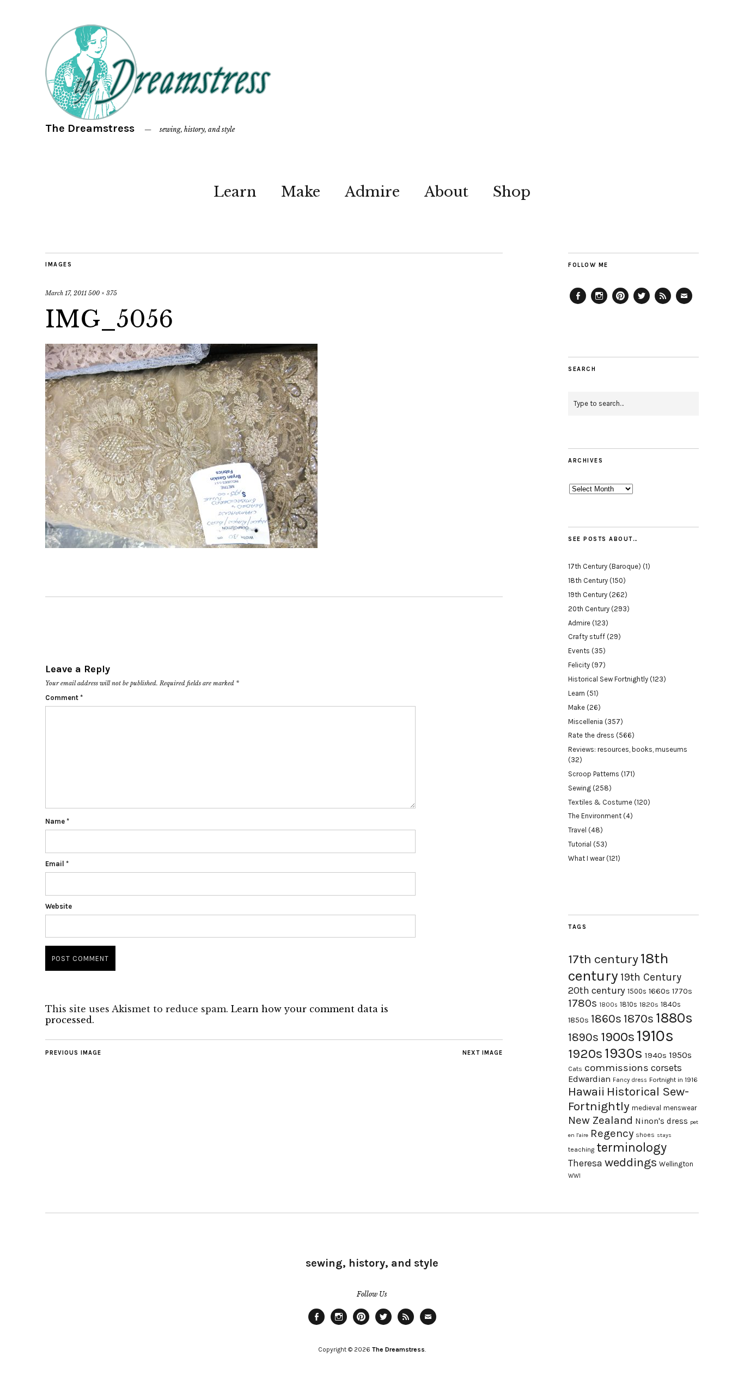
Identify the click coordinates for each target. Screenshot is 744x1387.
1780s (582, 1002)
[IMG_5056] (181, 544)
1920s (585, 1053)
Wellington (676, 1164)
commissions (616, 1068)
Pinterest (620, 303)
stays (664, 1135)
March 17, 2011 (66, 293)
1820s (648, 1004)
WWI (574, 1175)
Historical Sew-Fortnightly (628, 1099)
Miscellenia (585, 721)
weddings (631, 1162)
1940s (656, 1055)
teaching (581, 1149)
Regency (611, 1133)
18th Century (588, 580)
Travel (577, 830)
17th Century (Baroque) (604, 566)
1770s (682, 991)
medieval (646, 1108)
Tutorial (579, 844)
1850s (578, 1020)
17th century (603, 959)
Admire (372, 191)
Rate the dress (591, 735)
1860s (606, 1018)
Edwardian (589, 1079)
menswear (680, 1108)
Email (57, 864)
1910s (655, 1035)
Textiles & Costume (600, 802)
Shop (511, 191)
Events (579, 651)
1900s (618, 1036)
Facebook (578, 303)
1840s (671, 1004)
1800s (608, 1004)
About (446, 191)
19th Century (587, 595)
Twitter (641, 303)
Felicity (579, 665)
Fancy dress (630, 1080)
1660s (659, 991)
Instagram (599, 303)
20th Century (588, 609)
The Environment (594, 816)
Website (58, 906)
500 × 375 (102, 293)
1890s (583, 1037)
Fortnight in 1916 (673, 1080)
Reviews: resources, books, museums (627, 749)
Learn (235, 191)
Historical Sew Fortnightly (608, 679)
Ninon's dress (661, 1121)
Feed (663, 303)
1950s (680, 1055)
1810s (628, 1004)
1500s (637, 991)
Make (300, 191)
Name (57, 821)
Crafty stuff (586, 636)
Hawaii (586, 1091)
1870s (639, 1018)
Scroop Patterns (593, 774)
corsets (666, 1067)
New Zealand (600, 1120)
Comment (64, 698)
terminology (631, 1147)
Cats (575, 1069)
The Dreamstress (90, 128)
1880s (674, 1017)
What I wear (586, 858)
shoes (645, 1135)
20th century (596, 990)
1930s (624, 1053)
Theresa (585, 1163)
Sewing (579, 788)
